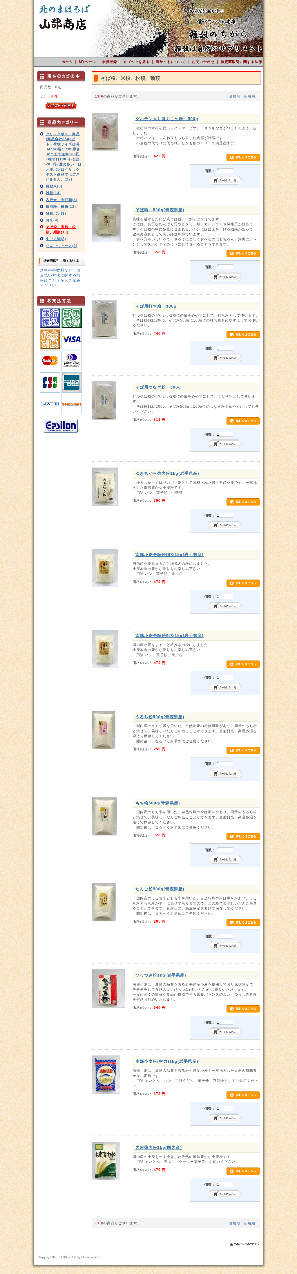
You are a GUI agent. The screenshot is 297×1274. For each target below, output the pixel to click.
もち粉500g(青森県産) (157, 803)
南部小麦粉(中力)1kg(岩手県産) (166, 1061)
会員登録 (110, 62)
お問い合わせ (204, 62)
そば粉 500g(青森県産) (159, 209)
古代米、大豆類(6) (61, 200)
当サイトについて (171, 62)
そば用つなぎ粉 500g (158, 387)
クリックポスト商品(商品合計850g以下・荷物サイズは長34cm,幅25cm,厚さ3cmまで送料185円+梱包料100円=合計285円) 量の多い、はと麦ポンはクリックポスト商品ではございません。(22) (64, 156)
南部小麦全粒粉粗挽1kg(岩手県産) (169, 635)
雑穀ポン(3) (56, 213)
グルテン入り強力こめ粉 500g (166, 118)
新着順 (249, 96)
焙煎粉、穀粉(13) (61, 206)
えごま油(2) (56, 239)
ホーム (67, 62)
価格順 (234, 96)
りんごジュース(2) (61, 246)
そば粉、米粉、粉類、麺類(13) (61, 229)
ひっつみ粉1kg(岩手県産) (160, 975)
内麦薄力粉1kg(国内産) (158, 1147)
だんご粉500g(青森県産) (159, 889)
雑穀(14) (53, 193)
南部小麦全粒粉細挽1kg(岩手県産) (169, 554)
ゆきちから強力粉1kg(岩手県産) (167, 473)
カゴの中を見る (137, 62)
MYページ (88, 62)
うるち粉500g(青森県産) (159, 716)
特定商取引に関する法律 (241, 62)
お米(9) (52, 220)
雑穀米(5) (54, 186)
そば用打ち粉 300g (156, 306)
